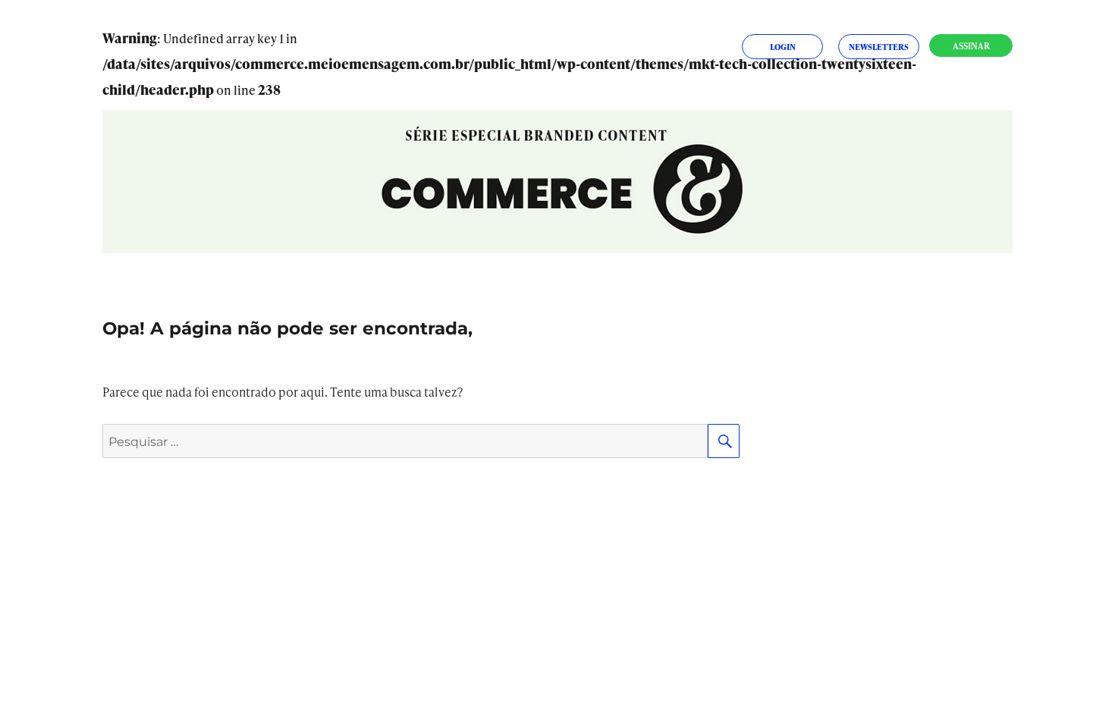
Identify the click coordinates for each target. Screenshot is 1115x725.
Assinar (971, 45)
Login (783, 46)
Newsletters (879, 46)
